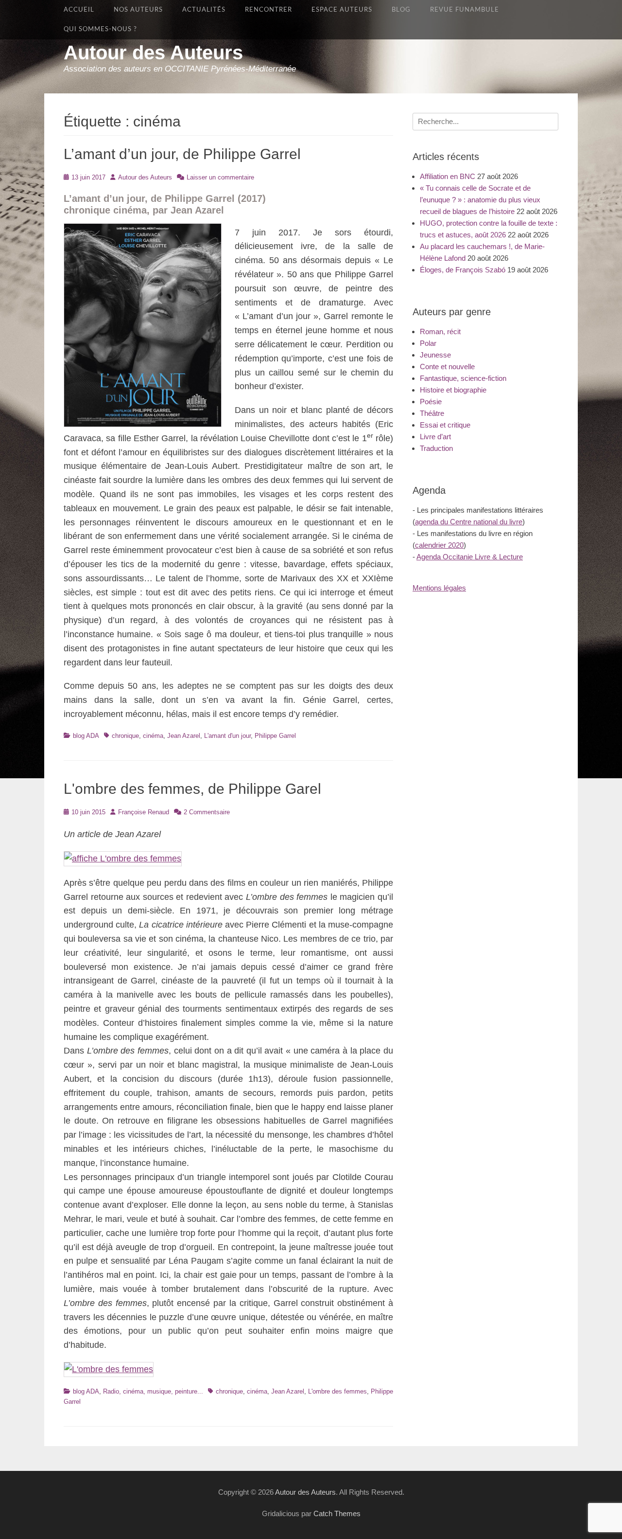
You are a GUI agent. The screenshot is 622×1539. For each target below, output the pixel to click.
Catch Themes (337, 1513)
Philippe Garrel (275, 735)
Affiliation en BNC (447, 176)
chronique (125, 735)
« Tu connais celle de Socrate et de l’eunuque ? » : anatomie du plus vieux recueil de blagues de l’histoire (480, 199)
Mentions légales (439, 588)
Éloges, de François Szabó (462, 270)
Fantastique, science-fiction (463, 378)
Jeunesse (435, 355)
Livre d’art (435, 436)
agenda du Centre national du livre (468, 522)
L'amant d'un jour (227, 735)
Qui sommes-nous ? (100, 29)
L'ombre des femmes (337, 1391)
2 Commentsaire (207, 812)
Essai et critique (445, 425)
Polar (428, 343)
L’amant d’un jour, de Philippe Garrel (182, 154)
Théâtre (432, 413)
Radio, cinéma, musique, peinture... (153, 1391)
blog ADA (86, 735)
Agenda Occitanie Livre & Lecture (469, 557)
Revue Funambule (464, 10)
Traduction (436, 448)
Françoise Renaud (143, 812)
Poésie (431, 401)
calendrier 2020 (439, 545)
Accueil (79, 10)
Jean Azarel (183, 735)
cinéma (153, 735)
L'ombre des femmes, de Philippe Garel (192, 789)
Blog (401, 10)
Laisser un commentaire (220, 177)
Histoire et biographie (453, 390)
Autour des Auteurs (153, 52)
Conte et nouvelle (447, 366)
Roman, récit (440, 331)
